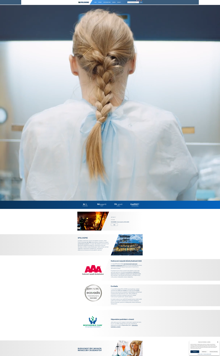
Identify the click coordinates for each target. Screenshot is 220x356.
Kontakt (119, 2)
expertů (101, 204)
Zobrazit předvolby (214, 351)
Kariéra (114, 2)
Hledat (141, 2)
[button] (217, 342)
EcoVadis (137, 290)
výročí (118, 204)
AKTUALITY (113, 216)
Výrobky (100, 2)
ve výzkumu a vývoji (102, 205)
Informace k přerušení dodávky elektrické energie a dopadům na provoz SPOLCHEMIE (125, 222)
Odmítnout (204, 351)
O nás (95, 2)
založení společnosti (118, 205)
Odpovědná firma (107, 2)
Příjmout (195, 351)
